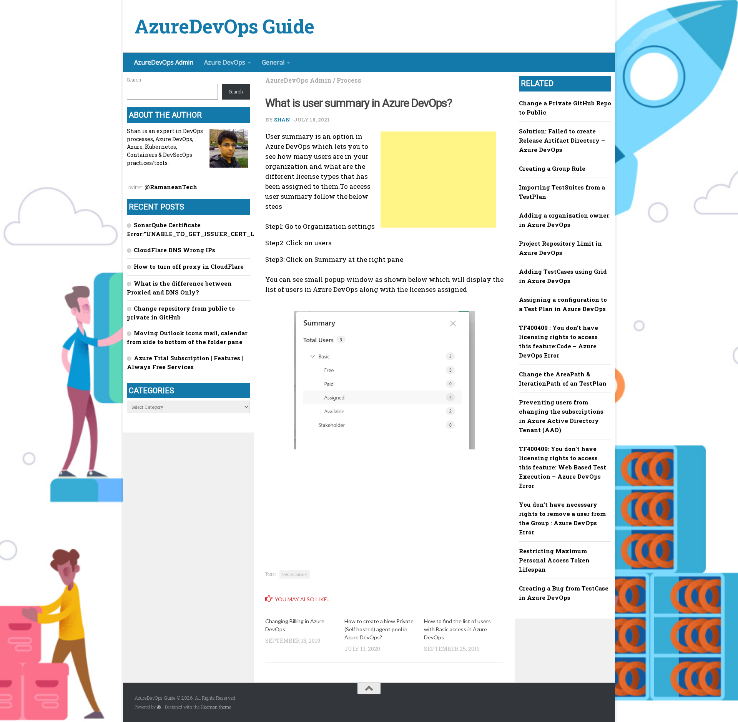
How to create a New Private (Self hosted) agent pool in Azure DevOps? (379, 629)
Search (134, 80)
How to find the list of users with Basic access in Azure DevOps (457, 629)
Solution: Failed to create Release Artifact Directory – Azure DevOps (562, 140)
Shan (282, 119)
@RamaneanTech (171, 187)
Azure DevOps (224, 62)
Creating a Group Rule (552, 168)
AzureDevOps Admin (163, 62)
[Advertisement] (438, 179)
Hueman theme (216, 707)
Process (349, 80)
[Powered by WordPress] (159, 707)
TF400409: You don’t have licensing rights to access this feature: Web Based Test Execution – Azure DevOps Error (562, 467)
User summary (294, 574)
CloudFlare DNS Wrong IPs (174, 250)
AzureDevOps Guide (224, 26)
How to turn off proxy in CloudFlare (189, 266)
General (273, 62)
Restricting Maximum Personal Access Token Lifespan (554, 560)
